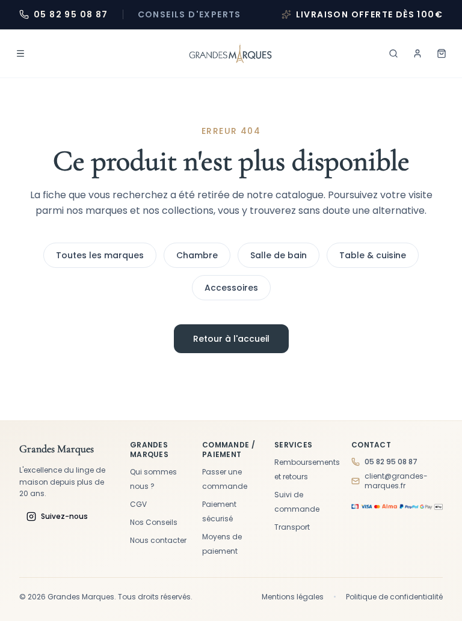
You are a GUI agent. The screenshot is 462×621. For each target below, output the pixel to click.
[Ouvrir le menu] (20, 53)
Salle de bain (278, 255)
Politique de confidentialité (394, 597)
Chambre (197, 255)
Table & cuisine (372, 255)
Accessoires (231, 288)
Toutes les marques (100, 255)
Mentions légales (293, 597)
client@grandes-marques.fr (396, 481)
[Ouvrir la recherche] (393, 53)
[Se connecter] (417, 53)
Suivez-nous (64, 516)
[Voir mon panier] (441, 53)
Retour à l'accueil (231, 339)
